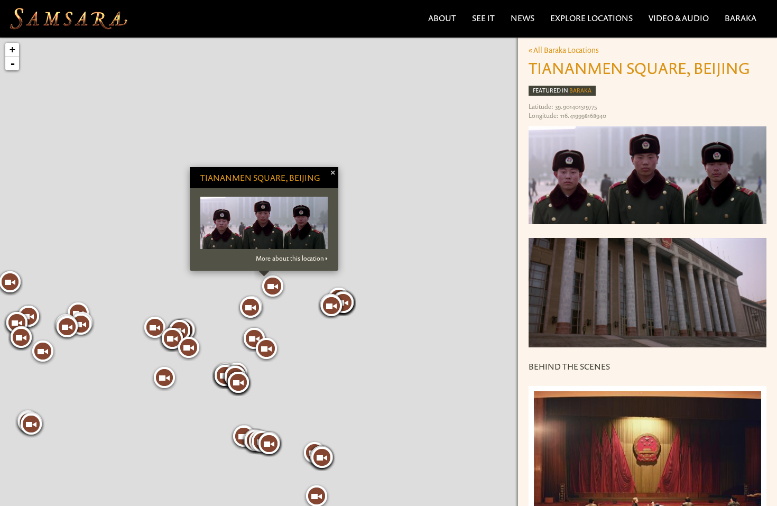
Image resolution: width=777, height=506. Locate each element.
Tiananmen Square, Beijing (260, 177)
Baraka (740, 18)
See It (483, 18)
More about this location (290, 258)
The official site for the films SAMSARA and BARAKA (68, 19)
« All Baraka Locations (564, 50)
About (442, 18)
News (522, 18)
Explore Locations (591, 18)
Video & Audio (679, 18)
